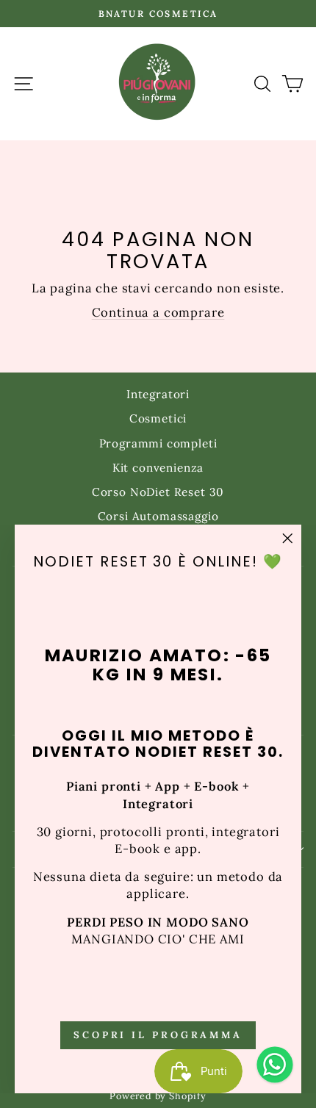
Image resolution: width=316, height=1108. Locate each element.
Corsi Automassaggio (158, 516)
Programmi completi (158, 443)
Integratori (158, 394)
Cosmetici (158, 418)
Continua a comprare (158, 312)
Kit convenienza (158, 468)
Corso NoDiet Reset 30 (158, 492)
